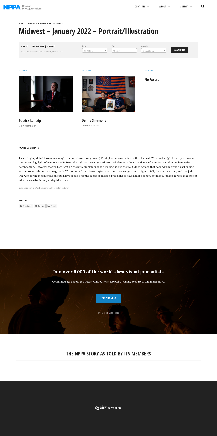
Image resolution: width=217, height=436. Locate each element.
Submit (184, 6)
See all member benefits (108, 312)
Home (21, 23)
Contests (140, 6)
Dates (113, 46)
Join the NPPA (108, 298)
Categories (144, 46)
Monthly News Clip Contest (50, 23)
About (162, 6)
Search (202, 5)
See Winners (179, 49)
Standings (38, 46)
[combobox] (94, 50)
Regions (84, 46)
